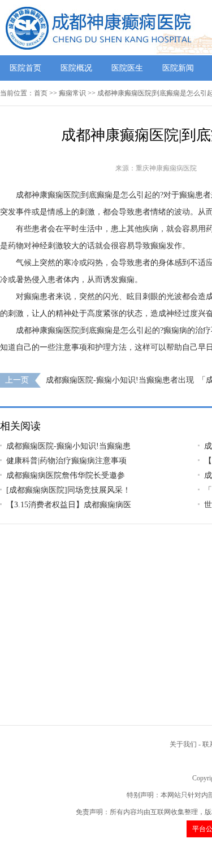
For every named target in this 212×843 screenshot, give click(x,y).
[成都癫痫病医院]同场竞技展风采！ (68, 490)
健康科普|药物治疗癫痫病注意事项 (66, 460)
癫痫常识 (72, 93)
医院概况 (76, 68)
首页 (40, 93)
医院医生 (127, 68)
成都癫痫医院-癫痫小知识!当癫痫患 (68, 446)
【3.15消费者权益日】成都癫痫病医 (68, 504)
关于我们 (183, 744)
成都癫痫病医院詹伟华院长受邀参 (65, 475)
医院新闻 (178, 68)
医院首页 (25, 68)
